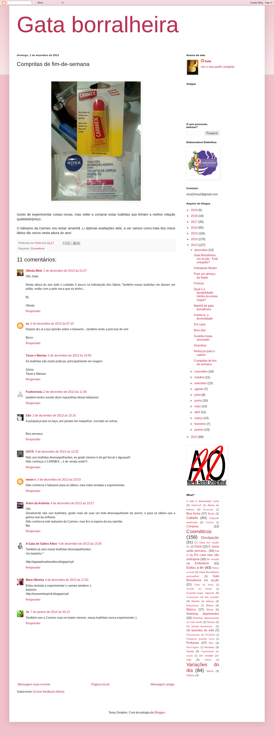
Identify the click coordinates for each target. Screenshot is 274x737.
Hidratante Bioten (205, 268)
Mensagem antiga (162, 684)
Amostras (200, 345)
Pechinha (210, 634)
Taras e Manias (36, 355)
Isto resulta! (211, 597)
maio (198, 406)
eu (27, 323)
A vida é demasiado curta (202, 501)
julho (198, 394)
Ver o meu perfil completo (217, 66)
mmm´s (31, 479)
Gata (208, 61)
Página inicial (100, 684)
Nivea (209, 609)
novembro (201, 371)
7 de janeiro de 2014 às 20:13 (50, 611)
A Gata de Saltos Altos (41, 543)
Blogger (160, 712)
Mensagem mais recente (34, 684)
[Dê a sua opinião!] (68, 243)
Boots (211, 513)
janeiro (199, 429)
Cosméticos (38, 248)
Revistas (209, 647)
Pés (211, 642)
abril (197, 412)
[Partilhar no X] (71, 243)
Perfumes (192, 642)
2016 (194, 227)
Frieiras (199, 283)
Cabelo (192, 518)
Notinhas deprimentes (202, 613)
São (28, 415)
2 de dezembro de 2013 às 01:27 (65, 270)
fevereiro (200, 423)
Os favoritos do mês (200, 630)
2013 (194, 245)
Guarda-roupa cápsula (200, 592)
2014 (194, 239)
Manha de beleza (202, 601)
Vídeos (190, 675)
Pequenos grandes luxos (200, 638)
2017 (194, 221)
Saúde (190, 651)
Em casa (199, 324)
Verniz (210, 671)
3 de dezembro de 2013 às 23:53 (59, 479)
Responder (33, 311)
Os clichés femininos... (200, 626)
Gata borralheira (98, 24)
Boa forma (193, 513)
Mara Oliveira (35, 579)
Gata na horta (203, 584)
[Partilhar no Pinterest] (78, 243)
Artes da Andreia (37, 503)
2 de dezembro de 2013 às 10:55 (69, 355)
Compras (192, 526)
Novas (211, 622)
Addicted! (196, 505)
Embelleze (202, 563)
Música (191, 609)
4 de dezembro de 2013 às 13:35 (80, 543)
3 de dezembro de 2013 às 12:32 (56, 451)
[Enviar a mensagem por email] (64, 243)
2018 (194, 215)
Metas (209, 605)
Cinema (210, 522)
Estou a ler (195, 567)
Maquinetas (192, 605)
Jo (27, 611)
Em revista (212, 559)
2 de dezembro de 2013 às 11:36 (65, 391)
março (198, 418)
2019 (194, 210)
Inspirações (192, 597)
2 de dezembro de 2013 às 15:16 (54, 415)
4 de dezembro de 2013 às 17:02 (67, 579)
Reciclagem (192, 647)
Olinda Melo (34, 270)
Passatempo (193, 634)
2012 (194, 436)
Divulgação (210, 537)
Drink (197, 546)
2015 (194, 233)
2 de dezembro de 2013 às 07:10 (52, 323)
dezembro (201, 250)
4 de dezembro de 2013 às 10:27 (72, 503)
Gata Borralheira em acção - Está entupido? (206, 259)
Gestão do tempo (199, 588)
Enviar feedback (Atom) (48, 691)
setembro (200, 383)
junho (198, 400)
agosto (199, 389)
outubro (199, 377)
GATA (30, 451)
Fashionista (34, 391)
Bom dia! (200, 330)
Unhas (207, 659)
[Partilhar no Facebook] (75, 243)
